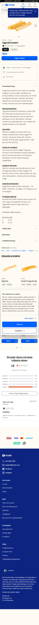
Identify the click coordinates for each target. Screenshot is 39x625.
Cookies (5, 555)
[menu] (2, 5)
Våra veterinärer (7, 488)
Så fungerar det (7, 529)
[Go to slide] (16, 347)
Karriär (4, 492)
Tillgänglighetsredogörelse (11, 559)
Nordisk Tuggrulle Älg (29, 281)
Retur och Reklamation (9, 507)
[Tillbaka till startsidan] (10, 5)
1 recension (20, 46)
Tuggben (31, 250)
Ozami (4, 40)
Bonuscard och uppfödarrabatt (12, 518)
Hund (10, 40)
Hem (3, 250)
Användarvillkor (7, 552)
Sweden (11, 571)
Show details (29, 318)
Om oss (4, 484)
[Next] (35, 26)
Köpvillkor (5, 510)
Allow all (19, 324)
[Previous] (3, 26)
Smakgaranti (6, 514)
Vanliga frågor (6, 533)
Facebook (8, 469)
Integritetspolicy (7, 548)
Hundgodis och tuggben (19, 250)
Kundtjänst (5, 537)
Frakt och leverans (8, 503)
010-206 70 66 (10, 461)
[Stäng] (35, 11)
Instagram (8, 473)
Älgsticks (5, 281)
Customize (18, 330)
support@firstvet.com (12, 465)
